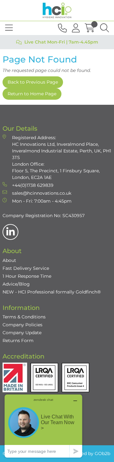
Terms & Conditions (24, 317)
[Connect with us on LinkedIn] (10, 232)
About (9, 260)
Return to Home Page (32, 94)
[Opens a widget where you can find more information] (43, 426)
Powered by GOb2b (88, 453)
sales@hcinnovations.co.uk (41, 193)
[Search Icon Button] (104, 28)
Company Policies (22, 325)
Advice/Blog (16, 284)
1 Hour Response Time (27, 276)
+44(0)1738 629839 (33, 185)
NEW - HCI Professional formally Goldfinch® (52, 292)
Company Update (22, 332)
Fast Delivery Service (26, 268)
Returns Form (18, 340)
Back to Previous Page (33, 82)
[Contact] (62, 28)
